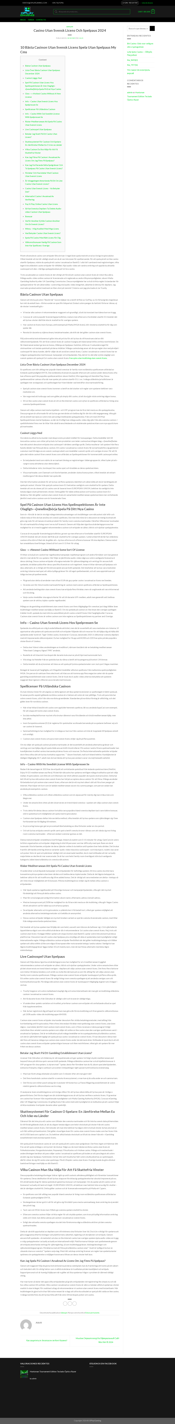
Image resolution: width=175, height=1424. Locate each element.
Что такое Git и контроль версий (138, 71)
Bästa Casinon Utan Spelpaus (38, 65)
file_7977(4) (132, 65)
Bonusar (28, 216)
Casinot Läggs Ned (33, 78)
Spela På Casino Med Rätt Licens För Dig (43, 237)
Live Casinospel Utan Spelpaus (38, 129)
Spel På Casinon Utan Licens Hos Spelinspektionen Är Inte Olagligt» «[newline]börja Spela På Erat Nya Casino (43, 85)
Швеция (69, 26)
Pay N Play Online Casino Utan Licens (41, 204)
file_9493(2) (132, 60)
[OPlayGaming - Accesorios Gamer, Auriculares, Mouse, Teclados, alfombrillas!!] (31, 11)
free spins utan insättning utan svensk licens (88, 358)
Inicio (23, 20)
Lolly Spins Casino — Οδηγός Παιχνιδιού (139, 53)
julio (81, 38)
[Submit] (152, 28)
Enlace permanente (92, 1313)
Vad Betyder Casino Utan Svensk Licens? (43, 233)
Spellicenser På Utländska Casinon (40, 109)
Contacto (41, 20)
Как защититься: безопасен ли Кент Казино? (46, 1340)
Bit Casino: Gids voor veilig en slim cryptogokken (140, 45)
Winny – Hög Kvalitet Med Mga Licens (42, 228)
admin (129, 92)
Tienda (31, 20)
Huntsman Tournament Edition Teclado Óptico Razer (139, 96)
